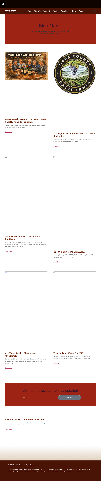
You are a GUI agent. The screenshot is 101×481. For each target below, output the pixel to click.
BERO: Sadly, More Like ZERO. (69, 252)
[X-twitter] (2, 4)
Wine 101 (37, 11)
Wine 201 (46, 11)
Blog (29, 11)
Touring (55, 11)
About (81, 11)
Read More (8, 132)
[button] (94, 11)
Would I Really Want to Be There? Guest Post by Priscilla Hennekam (25, 120)
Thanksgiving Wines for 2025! (68, 353)
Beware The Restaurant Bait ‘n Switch (24, 419)
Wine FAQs (65, 11)
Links (74, 11)
